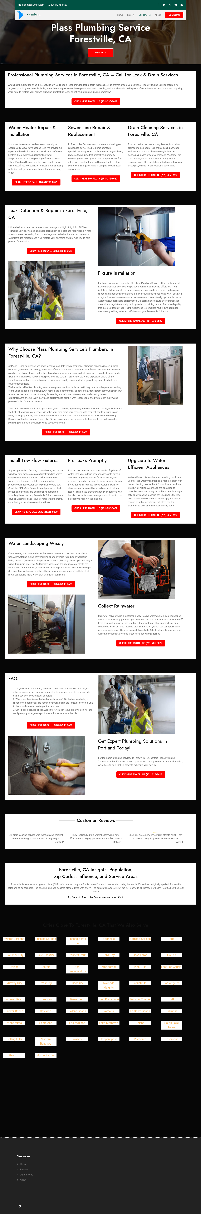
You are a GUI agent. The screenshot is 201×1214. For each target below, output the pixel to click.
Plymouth (140, 1039)
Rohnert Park (77, 955)
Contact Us (174, 15)
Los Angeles (171, 983)
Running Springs (45, 939)
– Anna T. (178, 842)
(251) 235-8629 (59, 4)
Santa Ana (45, 1023)
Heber (171, 939)
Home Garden (46, 1055)
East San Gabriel (171, 967)
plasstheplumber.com (33, 4)
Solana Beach (77, 1011)
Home (120, 15)
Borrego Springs (140, 939)
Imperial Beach (14, 999)
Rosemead (77, 999)
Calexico (45, 1011)
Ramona (108, 1011)
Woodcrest (108, 967)
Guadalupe (77, 983)
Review (130, 15)
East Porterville (109, 999)
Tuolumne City (14, 955)
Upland (14, 967)
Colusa (171, 955)
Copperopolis (108, 1039)
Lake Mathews (108, 1023)
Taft (171, 999)
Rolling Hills (14, 1039)
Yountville (140, 983)
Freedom (46, 999)
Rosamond (171, 1039)
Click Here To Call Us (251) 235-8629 (95, 101)
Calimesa (171, 1011)
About (158, 15)
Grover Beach (14, 1011)
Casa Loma (140, 955)
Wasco (77, 1039)
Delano (140, 1023)
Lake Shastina (46, 955)
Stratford (14, 1055)
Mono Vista (14, 1023)
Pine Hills (140, 967)
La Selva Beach (140, 1011)
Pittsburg (46, 983)
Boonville (109, 939)
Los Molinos (77, 1023)
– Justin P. (58, 842)
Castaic (45, 967)
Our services (145, 15)
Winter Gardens (14, 939)
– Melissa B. (117, 842)
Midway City (14, 983)
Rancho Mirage (140, 999)
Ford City (109, 955)
